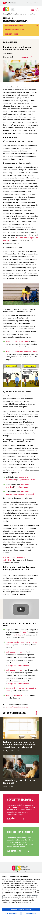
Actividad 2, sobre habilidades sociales (21, 351)
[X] (31, 3)
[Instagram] (38, 3)
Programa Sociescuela (26, 480)
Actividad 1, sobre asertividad (17, 341)
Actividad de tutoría (14, 695)
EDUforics (11, 14)
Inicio (5, 14)
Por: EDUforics (8, 54)
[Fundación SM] (9, 3)
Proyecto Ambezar (21, 487)
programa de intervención (18, 666)
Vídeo (24, 632)
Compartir (25, 57)
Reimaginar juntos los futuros (26, 14)
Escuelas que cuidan (10, 42)
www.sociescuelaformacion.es (17, 707)
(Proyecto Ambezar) (26, 494)
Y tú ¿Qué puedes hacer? (15, 642)
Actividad (17, 635)
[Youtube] (35, 3)
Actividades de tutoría (14, 652)
